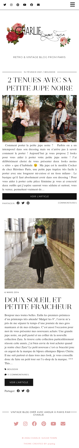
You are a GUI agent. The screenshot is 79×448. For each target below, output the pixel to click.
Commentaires (67, 203)
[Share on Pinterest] (28, 203)
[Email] (38, 4)
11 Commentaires (18, 374)
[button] (73, 5)
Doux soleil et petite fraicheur (38, 303)
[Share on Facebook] (18, 203)
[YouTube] (24, 4)
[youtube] (53, 424)
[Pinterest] (17, 4)
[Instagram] (11, 4)
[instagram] (25, 424)
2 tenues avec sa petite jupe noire (39, 84)
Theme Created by (39, 443)
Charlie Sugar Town (44, 438)
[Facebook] (31, 4)
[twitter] (16, 424)
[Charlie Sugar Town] (39, 29)
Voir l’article (39, 196)
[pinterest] (43, 424)
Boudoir (49, 72)
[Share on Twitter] (23, 203)
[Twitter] (4, 4)
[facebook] (34, 424)
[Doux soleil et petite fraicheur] (39, 253)
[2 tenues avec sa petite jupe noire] (39, 141)
